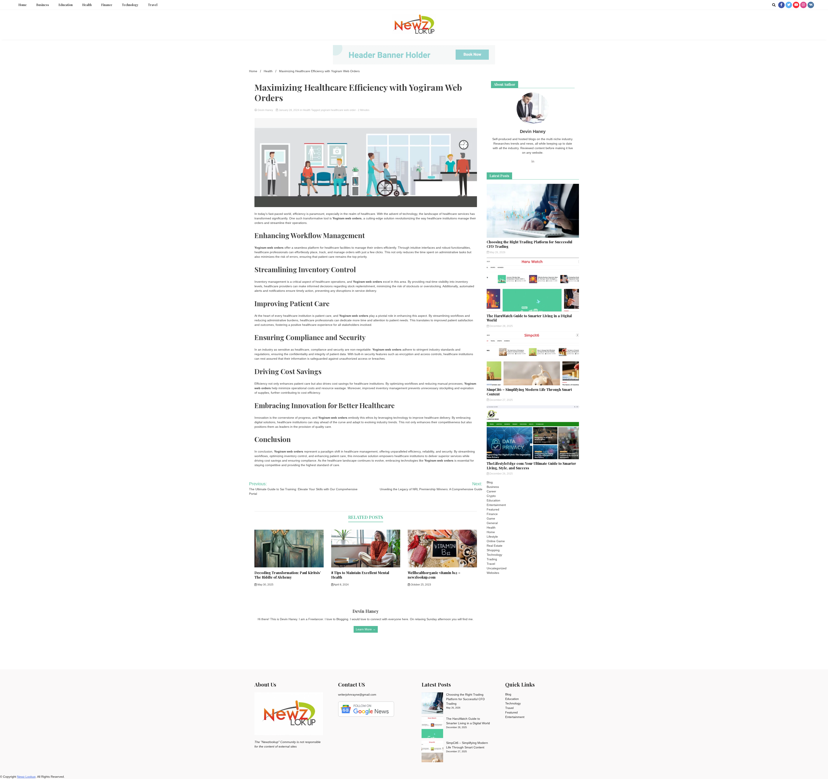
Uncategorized (497, 568)
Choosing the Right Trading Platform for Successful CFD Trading (529, 244)
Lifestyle (492, 536)
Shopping (493, 550)
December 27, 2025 (501, 399)
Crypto (491, 496)
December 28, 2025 (501, 326)
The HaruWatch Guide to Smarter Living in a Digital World (529, 318)
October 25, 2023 (420, 584)
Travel (152, 5)
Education (65, 5)
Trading (492, 559)
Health (87, 5)
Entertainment (496, 505)
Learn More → (366, 629)
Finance (106, 5)
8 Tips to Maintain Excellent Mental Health (360, 574)
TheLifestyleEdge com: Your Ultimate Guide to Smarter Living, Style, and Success (531, 465)
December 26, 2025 (501, 473)
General (492, 523)
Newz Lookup (26, 776)
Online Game (496, 541)
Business (42, 5)
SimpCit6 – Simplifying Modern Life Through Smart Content (529, 391)
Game (491, 518)
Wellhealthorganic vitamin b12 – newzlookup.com (434, 574)
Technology (130, 5)
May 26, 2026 (497, 252)
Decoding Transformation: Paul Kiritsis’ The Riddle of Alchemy (287, 574)
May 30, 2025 (265, 584)
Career (491, 491)
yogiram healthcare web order (338, 110)
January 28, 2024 (289, 110)
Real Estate (494, 545)
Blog (490, 482)
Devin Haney (265, 110)
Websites (493, 572)
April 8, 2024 (341, 584)
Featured (493, 509)
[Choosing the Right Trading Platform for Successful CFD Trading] (432, 703)
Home (22, 5)
